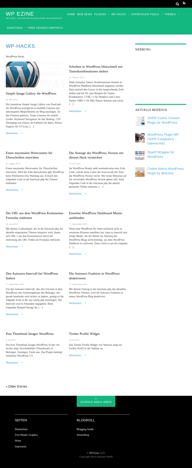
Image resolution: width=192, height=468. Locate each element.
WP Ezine (94, 453)
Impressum (20, 446)
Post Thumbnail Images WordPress (30, 334)
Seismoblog (83, 434)
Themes (170, 14)
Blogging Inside (85, 429)
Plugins (100, 14)
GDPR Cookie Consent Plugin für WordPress (163, 120)
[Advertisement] (160, 79)
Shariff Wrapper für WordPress (160, 154)
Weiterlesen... (13, 133)
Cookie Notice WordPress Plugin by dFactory (165, 171)
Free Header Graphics (45, 27)
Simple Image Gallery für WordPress (31, 93)
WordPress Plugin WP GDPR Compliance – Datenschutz (163, 139)
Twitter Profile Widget (84, 334)
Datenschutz (21, 429)
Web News (84, 14)
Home (71, 14)
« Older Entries (16, 386)
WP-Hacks (118, 14)
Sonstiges (15, 27)
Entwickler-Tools (145, 14)
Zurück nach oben (96, 401)
